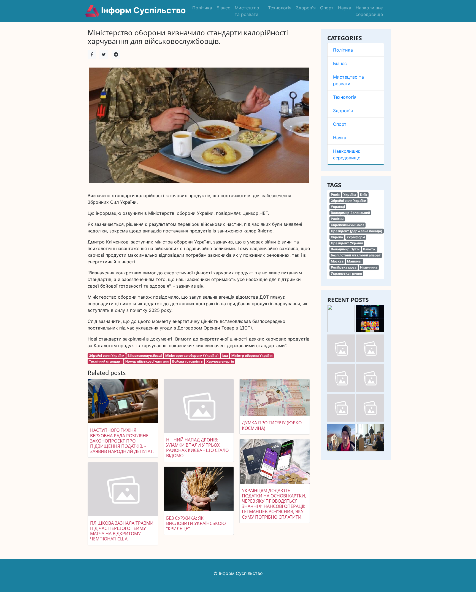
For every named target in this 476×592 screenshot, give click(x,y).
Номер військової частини (147, 361)
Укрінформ (356, 237)
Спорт (327, 7)
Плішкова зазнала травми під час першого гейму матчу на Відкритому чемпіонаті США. (121, 531)
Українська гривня (346, 273)
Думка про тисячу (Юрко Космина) (272, 425)
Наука (344, 7)
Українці (338, 207)
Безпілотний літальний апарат (356, 255)
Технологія (279, 7)
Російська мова (343, 267)
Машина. (354, 261)
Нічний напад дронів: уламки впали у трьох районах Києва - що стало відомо (197, 448)
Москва (337, 261)
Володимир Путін (345, 249)
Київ (363, 194)
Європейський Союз (347, 225)
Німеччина (368, 267)
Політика (202, 7)
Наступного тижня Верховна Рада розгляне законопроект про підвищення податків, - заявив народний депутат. (122, 440)
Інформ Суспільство (142, 10)
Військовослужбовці (145, 355)
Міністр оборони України (251, 355)
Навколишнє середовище (369, 11)
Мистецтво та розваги (247, 11)
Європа (337, 237)
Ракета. (369, 249)
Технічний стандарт (105, 361)
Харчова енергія (220, 361)
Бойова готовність (187, 361)
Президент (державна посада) (356, 231)
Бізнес (223, 7)
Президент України (347, 243)
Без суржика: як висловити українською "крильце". (196, 523)
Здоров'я (306, 7)
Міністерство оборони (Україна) (192, 355)
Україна (349, 194)
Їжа (225, 355)
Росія (335, 194)
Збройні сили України (348, 201)
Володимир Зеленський (350, 213)
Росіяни (337, 219)
